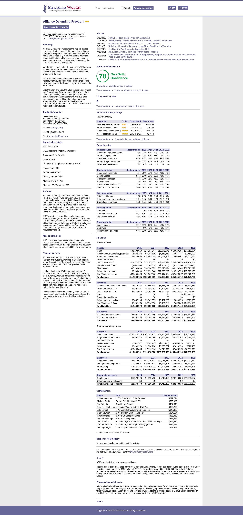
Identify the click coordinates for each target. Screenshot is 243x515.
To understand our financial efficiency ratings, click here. (123, 139)
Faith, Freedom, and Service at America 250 (129, 38)
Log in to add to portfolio (56, 27)
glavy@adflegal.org (58, 136)
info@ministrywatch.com (61, 38)
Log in (172, 8)
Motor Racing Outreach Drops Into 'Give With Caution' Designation (140, 41)
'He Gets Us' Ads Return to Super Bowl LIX (128, 49)
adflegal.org (57, 127)
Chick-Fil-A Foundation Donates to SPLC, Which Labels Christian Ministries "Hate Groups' (151, 60)
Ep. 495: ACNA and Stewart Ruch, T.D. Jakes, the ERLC (134, 43)
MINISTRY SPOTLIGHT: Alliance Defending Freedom (133, 52)
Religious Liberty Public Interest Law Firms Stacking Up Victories (139, 46)
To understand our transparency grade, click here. (120, 106)
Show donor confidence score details (114, 86)
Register (183, 8)
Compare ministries (143, 8)
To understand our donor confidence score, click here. (122, 90)
